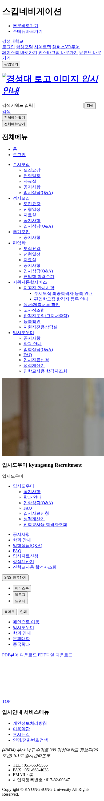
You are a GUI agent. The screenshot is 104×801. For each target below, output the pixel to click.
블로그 (20, 595)
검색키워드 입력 (17, 105)
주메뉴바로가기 (28, 31)
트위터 (20, 601)
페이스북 (22, 588)
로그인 (19, 154)
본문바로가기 (25, 25)
